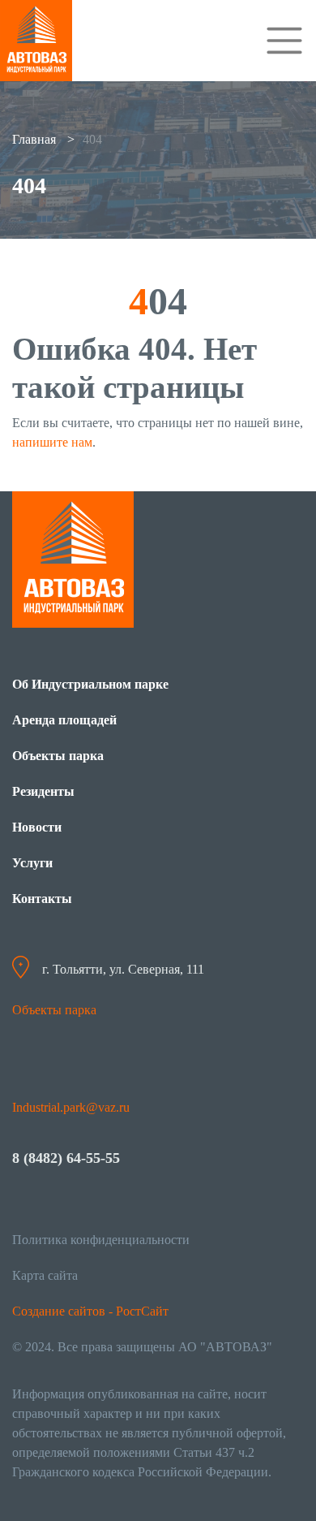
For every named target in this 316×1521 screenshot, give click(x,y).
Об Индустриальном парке (90, 684)
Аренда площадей (64, 720)
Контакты (42, 898)
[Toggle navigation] (284, 40)
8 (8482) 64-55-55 (66, 1158)
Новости (37, 827)
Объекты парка (58, 756)
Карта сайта (45, 1275)
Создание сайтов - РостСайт (90, 1311)
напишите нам (52, 442)
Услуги (32, 863)
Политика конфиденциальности (101, 1240)
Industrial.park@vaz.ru (71, 1107)
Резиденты (43, 791)
